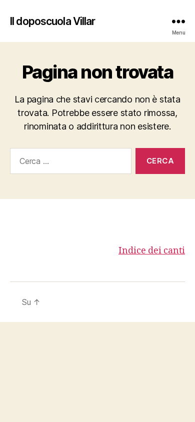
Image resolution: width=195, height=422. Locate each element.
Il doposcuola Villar (53, 21)
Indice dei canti (151, 250)
